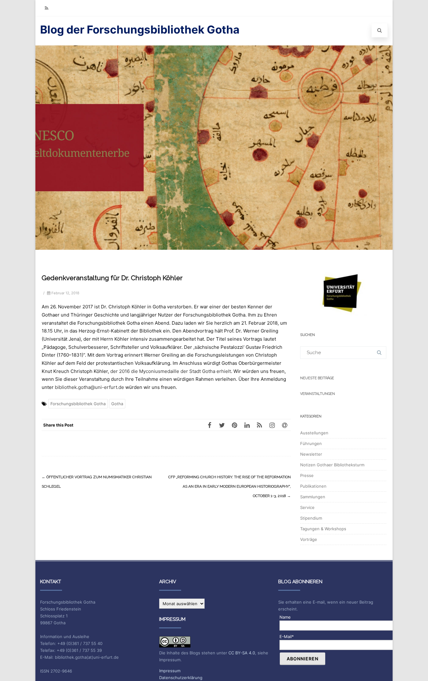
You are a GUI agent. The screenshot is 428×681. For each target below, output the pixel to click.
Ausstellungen (314, 432)
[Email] (284, 425)
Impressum (169, 670)
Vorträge (308, 539)
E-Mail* (286, 636)
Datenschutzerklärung (180, 677)
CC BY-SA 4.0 (241, 652)
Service (307, 507)
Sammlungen (312, 496)
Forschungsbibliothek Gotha (78, 403)
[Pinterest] (234, 425)
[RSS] (46, 8)
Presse (307, 475)
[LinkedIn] (247, 425)
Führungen (311, 443)
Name (285, 617)
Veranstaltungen (317, 394)
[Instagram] (272, 425)
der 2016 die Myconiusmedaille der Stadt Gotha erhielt (170, 371)
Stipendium (311, 518)
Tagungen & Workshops (323, 528)
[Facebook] (209, 425)
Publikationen (313, 486)
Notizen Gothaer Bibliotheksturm (332, 464)
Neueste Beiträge (317, 378)
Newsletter (311, 454)
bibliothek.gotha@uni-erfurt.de (89, 387)
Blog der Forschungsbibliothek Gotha (139, 29)
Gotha (117, 403)
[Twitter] (222, 425)
